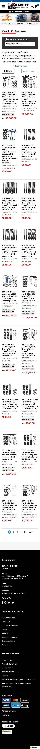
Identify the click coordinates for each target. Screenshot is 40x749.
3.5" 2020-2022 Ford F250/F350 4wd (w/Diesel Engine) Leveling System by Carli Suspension (9, 350)
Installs (4, 629)
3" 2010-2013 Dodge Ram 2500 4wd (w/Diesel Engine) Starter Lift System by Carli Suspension (10, 204)
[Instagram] (5, 602)
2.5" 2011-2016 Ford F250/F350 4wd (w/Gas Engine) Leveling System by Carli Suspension (30, 404)
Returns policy (7, 668)
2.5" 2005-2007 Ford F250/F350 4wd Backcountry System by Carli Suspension (9, 454)
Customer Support (9, 618)
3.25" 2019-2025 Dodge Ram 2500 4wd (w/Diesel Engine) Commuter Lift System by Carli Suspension (10, 98)
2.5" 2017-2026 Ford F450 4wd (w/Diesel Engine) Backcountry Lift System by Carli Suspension (29, 506)
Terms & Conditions (9, 664)
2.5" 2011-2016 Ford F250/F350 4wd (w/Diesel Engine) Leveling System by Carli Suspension (10, 404)
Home (4, 24)
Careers (5, 645)
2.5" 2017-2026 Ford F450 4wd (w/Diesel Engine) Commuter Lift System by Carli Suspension (9, 506)
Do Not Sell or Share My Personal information (19, 679)
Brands (10, 24)
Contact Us (6, 622)
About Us (5, 633)
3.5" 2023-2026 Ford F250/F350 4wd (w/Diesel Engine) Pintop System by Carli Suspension (28, 297)
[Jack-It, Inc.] (18, 6)
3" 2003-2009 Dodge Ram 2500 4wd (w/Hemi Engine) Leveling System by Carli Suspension (29, 250)
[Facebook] (2, 602)
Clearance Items (8, 641)
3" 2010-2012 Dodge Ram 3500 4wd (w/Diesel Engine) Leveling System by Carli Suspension (29, 150)
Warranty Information (10, 672)
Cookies (5, 675)
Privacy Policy (7, 660)
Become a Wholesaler (10, 625)
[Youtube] (9, 602)
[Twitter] (12, 602)
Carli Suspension (21, 24)
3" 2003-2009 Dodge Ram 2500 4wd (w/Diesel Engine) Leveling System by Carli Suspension (29, 204)
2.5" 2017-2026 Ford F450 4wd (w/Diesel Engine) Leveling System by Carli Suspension (30, 454)
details (30, 1)
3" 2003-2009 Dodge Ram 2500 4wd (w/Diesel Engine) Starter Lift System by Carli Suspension (10, 250)
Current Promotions (9, 637)
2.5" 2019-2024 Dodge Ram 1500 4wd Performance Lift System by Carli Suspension (9, 296)
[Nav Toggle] (3, 7)
